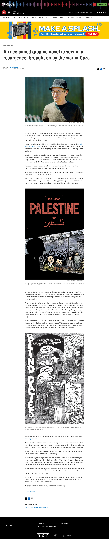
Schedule (41, 17)
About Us (89, 17)
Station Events (51, 17)
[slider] (11, 12)
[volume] (8, 12)
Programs (30, 17)
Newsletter (64, 17)
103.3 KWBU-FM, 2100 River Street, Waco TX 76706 (47, 527)
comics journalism (31, 439)
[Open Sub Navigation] (11, 17)
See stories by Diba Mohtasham (36, 507)
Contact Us (41, 523)
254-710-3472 (64, 523)
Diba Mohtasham (13, 67)
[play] (3, 12)
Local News (6, 17)
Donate (103, 4)
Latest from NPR (19, 17)
